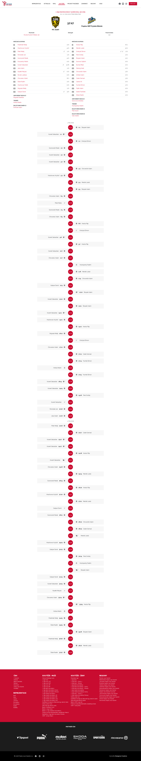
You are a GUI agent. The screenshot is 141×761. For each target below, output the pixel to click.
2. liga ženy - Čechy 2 (76, 693)
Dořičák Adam (17, 107)
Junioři (15, 699)
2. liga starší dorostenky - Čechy (79, 686)
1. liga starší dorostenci (48, 688)
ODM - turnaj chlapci (47, 716)
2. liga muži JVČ (46, 681)
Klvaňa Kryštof (28, 35)
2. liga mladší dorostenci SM (49, 697)
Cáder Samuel (80, 78)
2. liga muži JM (46, 685)
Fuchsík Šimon (80, 85)
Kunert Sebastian (23, 65)
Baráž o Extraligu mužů (48, 707)
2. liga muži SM (46, 686)
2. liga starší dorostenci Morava (50, 691)
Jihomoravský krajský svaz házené (108, 693)
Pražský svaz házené (104, 678)
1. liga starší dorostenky (77, 685)
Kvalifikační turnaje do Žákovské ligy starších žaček (84, 698)
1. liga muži (45, 679)
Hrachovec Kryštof (23, 48)
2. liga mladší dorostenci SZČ (50, 700)
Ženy (14, 697)
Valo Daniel (75, 116)
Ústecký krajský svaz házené (106, 685)
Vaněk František (80, 91)
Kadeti (15, 705)
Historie (16, 679)
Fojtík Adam (79, 88)
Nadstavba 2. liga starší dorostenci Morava (53, 714)
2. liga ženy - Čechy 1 (76, 681)
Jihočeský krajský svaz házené (107, 681)
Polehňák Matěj (22, 45)
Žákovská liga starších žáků (49, 705)
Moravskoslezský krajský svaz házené (109, 697)
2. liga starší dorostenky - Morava (79, 688)
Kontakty (16, 688)
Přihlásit (133, 3)
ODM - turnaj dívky (76, 705)
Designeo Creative (121, 756)
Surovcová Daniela (77, 101)
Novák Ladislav (22, 75)
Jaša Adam (21, 68)
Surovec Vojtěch (81, 61)
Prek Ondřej (79, 55)
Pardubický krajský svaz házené (107, 690)
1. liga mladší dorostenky (77, 690)
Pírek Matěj (21, 51)
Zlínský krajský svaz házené (106, 698)
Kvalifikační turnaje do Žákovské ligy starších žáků (55, 702)
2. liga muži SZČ (46, 683)
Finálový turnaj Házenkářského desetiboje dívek (83, 703)
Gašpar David (22, 91)
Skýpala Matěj (22, 88)
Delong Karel (80, 68)
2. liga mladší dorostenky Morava (79, 695)
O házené (16, 678)
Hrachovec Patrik (23, 85)
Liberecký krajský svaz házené (107, 686)
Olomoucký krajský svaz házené (107, 695)
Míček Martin (80, 95)
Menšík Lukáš (80, 48)
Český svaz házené (19, 686)
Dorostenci (16, 702)
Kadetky (15, 707)
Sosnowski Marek (23, 58)
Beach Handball (18, 681)
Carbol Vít (79, 81)
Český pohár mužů (47, 703)
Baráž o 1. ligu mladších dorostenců (51, 710)
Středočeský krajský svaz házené (108, 679)
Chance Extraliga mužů (48, 678)
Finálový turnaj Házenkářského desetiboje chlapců (55, 712)
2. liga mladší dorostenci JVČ (50, 698)
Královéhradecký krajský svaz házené (109, 688)
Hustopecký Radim (77, 106)
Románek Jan (22, 55)
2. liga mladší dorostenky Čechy (79, 691)
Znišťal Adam (80, 75)
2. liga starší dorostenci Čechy (50, 690)
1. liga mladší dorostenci (48, 693)
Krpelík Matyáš (22, 71)
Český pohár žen (75, 697)
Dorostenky (16, 704)
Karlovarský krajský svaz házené (107, 700)
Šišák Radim (21, 81)
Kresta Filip (79, 45)
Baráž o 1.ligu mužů (47, 709)
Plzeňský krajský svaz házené (107, 683)
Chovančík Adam (81, 71)
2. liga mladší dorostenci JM (49, 695)
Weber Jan (36, 35)
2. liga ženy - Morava (76, 683)
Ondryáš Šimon (80, 51)
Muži (14, 695)
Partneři (16, 683)
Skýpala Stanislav (18, 97)
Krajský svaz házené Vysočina (107, 691)
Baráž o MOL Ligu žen (76, 702)
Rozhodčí (16, 685)
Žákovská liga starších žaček (78, 700)
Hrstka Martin (17, 102)
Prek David (75, 111)
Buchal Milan (80, 65)
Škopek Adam (80, 58)
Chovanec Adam (23, 78)
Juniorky (15, 700)
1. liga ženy (74, 679)
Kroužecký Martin (23, 61)
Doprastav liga (74, 678)
